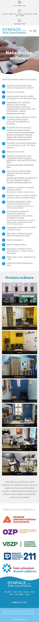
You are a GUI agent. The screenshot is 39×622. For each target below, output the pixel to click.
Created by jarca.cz (19, 619)
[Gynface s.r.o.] (14, 31)
